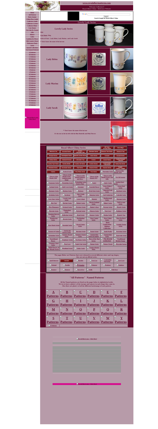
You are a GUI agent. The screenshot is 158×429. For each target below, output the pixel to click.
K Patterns (32, 74)
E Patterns (32, 61)
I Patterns (32, 70)
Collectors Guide (32, 21)
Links (32, 36)
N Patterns (32, 81)
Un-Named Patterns (32, 50)
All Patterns (32, 15)
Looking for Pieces (32, 39)
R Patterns (32, 89)
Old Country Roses (32, 41)
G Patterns (32, 65)
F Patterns (32, 63)
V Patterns (32, 98)
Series (32, 45)
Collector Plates (32, 25)
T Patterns (32, 94)
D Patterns (32, 59)
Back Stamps (32, 17)
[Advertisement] (32, 160)
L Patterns (32, 76)
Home (32, 12)
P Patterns (32, 85)
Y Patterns (32, 103)
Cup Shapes (32, 28)
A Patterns (32, 52)
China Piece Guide (32, 19)
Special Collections (32, 47)
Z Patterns (32, 105)
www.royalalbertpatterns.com (97, 3)
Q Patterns (32, 87)
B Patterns (32, 54)
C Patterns (32, 57)
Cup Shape (43, 35)
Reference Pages (32, 43)
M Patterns (32, 78)
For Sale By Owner (32, 30)
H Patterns (32, 67)
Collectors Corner (32, 23)
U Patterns (32, 96)
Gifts (32, 32)
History (32, 34)
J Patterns (32, 72)
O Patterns (32, 83)
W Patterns (32, 100)
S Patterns (32, 92)
